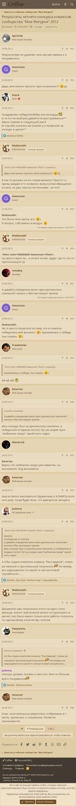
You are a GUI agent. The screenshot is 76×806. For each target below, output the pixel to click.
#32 (72, 490)
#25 (72, 209)
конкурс (38, 26)
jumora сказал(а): (13, 650)
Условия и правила (13, 765)
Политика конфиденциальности (44, 765)
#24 (72, 158)
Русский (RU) (24, 760)
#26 (72, 248)
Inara (15, 95)
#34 (72, 602)
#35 (72, 641)
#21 (72, 48)
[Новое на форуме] (65, 4)
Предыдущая (35, 728)
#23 (72, 108)
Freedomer (19, 345)
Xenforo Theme (17, 780)
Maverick (18, 442)
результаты (51, 26)
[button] (4, 4)
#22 (72, 80)
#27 (72, 283)
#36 (72, 707)
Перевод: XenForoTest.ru (14, 777)
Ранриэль (18, 628)
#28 (72, 318)
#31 (72, 455)
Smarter (8, 26)
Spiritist (17, 35)
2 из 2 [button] (51, 728)
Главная (19, 768)
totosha (17, 270)
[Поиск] (72, 4)
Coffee (8, 760)
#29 (72, 357)
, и (19, 685)
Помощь (7, 768)
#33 (72, 521)
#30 (72, 401)
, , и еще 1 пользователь (32, 580)
